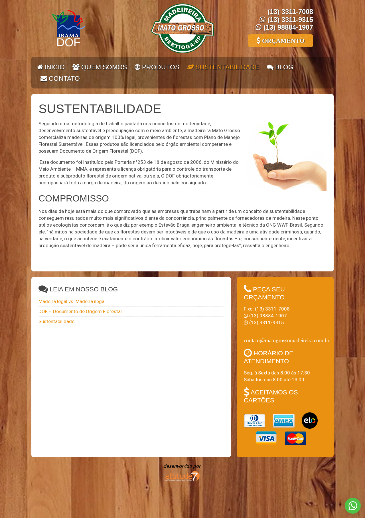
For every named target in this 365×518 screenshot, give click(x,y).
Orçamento (282, 40)
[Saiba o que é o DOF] (68, 28)
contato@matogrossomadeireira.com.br (286, 340)
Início (54, 67)
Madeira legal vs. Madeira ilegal (72, 301)
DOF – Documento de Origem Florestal (80, 311)
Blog (283, 67)
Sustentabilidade (226, 67)
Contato (63, 78)
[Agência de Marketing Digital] (182, 475)
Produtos (159, 67)
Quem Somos (103, 67)
